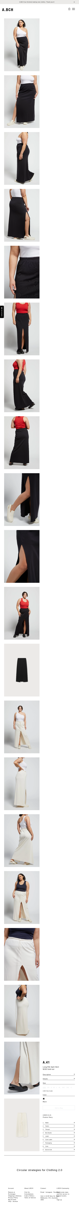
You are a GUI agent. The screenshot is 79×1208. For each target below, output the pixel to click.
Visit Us (27, 1192)
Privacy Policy (13, 1197)
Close (74, 2)
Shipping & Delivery (14, 1196)
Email (42, 1192)
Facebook (56, 1192)
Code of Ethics (29, 1196)
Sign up (59, 1200)
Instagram (49, 1192)
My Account (12, 1199)
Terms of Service (30, 1197)
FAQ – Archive (13, 1201)
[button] (2, 312)
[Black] (43, 1099)
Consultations (29, 1194)
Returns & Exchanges (12, 1193)
